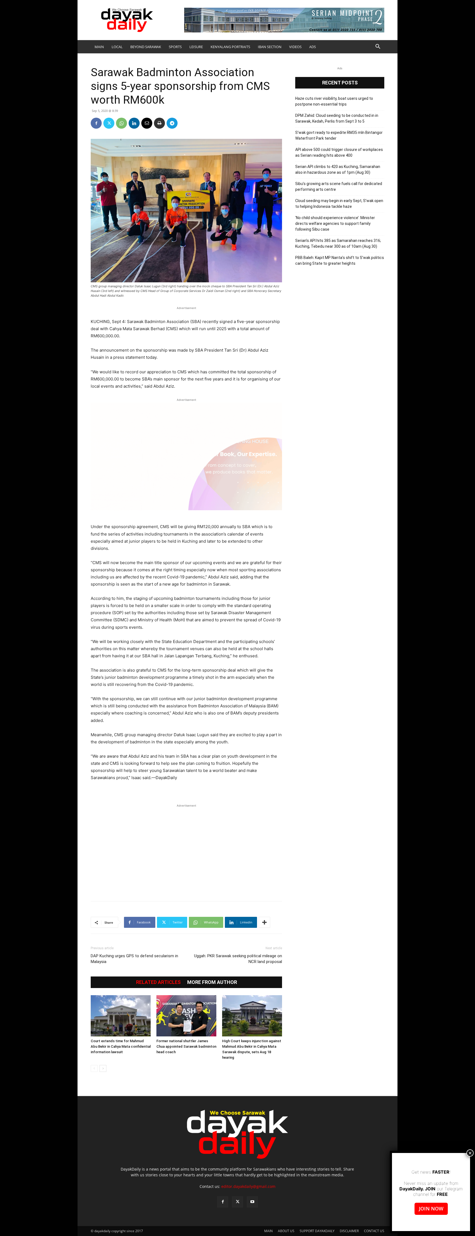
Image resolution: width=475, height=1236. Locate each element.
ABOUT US (286, 1231)
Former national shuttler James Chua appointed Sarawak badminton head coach (186, 1046)
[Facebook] (96, 123)
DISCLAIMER (349, 1231)
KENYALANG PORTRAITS (230, 46)
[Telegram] (172, 123)
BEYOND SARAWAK (145, 46)
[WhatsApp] (121, 123)
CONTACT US (374, 1231)
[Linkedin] (134, 123)
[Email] (146, 123)
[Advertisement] (186, 850)
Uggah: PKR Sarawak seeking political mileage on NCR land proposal (238, 958)
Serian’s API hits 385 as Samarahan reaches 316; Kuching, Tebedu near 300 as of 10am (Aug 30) (338, 243)
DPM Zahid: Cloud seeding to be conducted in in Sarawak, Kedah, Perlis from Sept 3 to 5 (336, 118)
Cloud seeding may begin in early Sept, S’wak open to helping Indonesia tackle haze (339, 203)
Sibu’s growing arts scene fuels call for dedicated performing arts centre (338, 186)
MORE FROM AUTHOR (212, 982)
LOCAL (117, 46)
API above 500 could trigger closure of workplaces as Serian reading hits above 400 (339, 152)
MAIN (99, 46)
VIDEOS (295, 46)
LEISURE (196, 46)
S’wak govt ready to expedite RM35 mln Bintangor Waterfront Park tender (339, 135)
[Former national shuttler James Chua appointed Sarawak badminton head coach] (186, 1015)
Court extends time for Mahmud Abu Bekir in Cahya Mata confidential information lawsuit (121, 1046)
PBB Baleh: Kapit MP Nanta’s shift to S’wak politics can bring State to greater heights (339, 260)
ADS (312, 46)
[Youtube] (252, 1201)
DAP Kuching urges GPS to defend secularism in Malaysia (134, 958)
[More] (264, 922)
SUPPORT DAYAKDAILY (317, 1231)
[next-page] (103, 1068)
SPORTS (175, 46)
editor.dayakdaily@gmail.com (248, 1186)
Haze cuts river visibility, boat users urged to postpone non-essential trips (334, 101)
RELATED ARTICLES (158, 982)
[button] (377, 47)
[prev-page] (94, 1068)
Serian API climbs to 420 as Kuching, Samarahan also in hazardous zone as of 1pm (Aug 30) (337, 169)
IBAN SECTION (269, 46)
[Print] (159, 123)
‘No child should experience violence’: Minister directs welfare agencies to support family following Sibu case (335, 223)
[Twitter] (108, 123)
